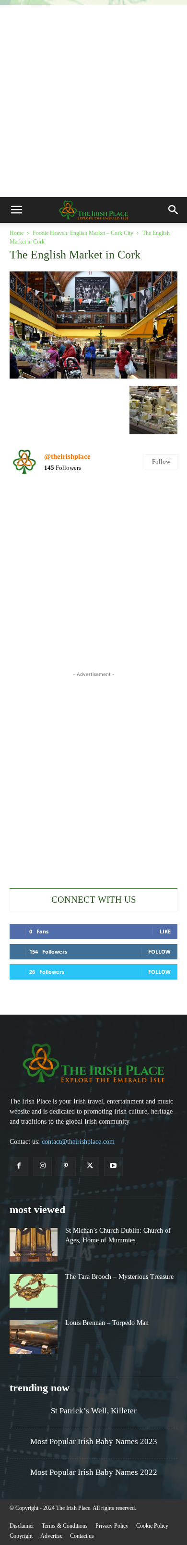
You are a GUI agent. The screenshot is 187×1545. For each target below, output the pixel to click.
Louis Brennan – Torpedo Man (107, 1322)
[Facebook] (19, 1166)
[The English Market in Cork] (93, 376)
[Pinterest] (66, 1166)
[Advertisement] (93, 98)
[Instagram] (42, 1166)
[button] (16, 210)
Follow (161, 461)
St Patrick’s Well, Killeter (94, 1410)
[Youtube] (113, 1166)
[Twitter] (90, 1166)
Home (16, 233)
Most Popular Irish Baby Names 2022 (93, 1472)
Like (165, 931)
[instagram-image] (37, 511)
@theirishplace (67, 456)
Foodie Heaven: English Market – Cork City (83, 233)
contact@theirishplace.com (78, 1141)
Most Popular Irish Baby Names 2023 (93, 1441)
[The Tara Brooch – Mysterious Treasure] (34, 1291)
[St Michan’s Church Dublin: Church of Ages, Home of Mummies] (34, 1245)
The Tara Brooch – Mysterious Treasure (119, 1276)
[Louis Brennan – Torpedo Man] (34, 1337)
